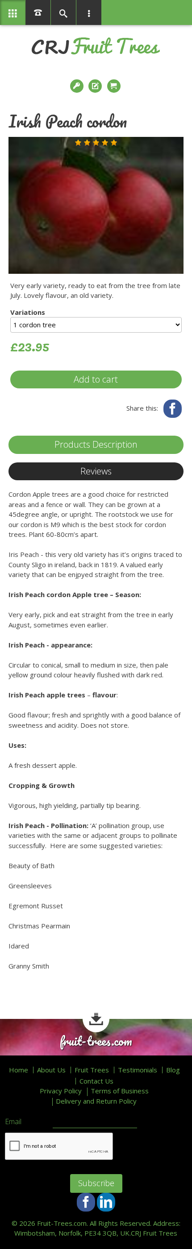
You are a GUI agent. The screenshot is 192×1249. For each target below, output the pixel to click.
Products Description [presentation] (96, 444)
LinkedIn (106, 1202)
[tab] (96, 445)
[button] (78, 142)
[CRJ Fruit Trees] (96, 45)
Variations (27, 312)
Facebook (172, 409)
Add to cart (96, 379)
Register (96, 86)
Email (13, 1121)
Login (77, 86)
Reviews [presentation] (96, 471)
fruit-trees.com (96, 1041)
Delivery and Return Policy (96, 1101)
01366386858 (37, 12)
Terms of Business (120, 1091)
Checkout (114, 86)
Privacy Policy (61, 1091)
